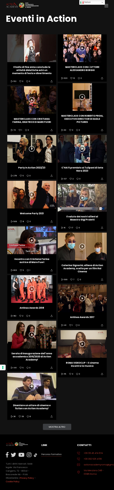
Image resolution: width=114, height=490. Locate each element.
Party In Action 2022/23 (31, 167)
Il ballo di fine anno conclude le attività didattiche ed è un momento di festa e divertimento (32, 70)
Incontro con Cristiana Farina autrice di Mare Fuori (31, 261)
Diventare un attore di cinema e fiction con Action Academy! (32, 407)
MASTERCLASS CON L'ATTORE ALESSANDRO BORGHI (82, 68)
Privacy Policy (27, 478)
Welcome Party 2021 (32, 213)
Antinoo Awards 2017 (82, 317)
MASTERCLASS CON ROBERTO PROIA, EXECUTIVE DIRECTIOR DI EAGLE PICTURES (82, 119)
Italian (87, 2)
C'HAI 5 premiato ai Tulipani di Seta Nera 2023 (82, 169)
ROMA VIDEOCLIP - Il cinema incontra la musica (82, 364)
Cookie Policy (12, 481)
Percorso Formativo (51, 454)
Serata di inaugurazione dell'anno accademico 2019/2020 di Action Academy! (31, 356)
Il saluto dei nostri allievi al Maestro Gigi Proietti (82, 218)
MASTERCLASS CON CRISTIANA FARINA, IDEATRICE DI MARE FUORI (31, 120)
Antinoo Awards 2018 (32, 307)
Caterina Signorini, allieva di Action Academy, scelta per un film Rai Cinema (82, 268)
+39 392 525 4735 (93, 458)
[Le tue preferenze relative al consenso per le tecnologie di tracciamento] (3, 367)
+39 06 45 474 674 (93, 453)
